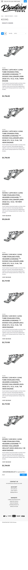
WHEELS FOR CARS (14, 506)
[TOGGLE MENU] (2, 1)
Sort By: (10, 33)
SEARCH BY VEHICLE (14, 501)
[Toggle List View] (2, 33)
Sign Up (15, 490)
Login (12, 490)
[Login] (22, 4)
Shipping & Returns (14, 492)
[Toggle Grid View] (5, 33)
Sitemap (14, 522)
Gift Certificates (14, 488)
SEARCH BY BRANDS (14, 503)
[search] (19, 4)
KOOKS (3, 67)
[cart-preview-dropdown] (25, 1)
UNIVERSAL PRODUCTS (14, 504)
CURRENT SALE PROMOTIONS (14, 499)
